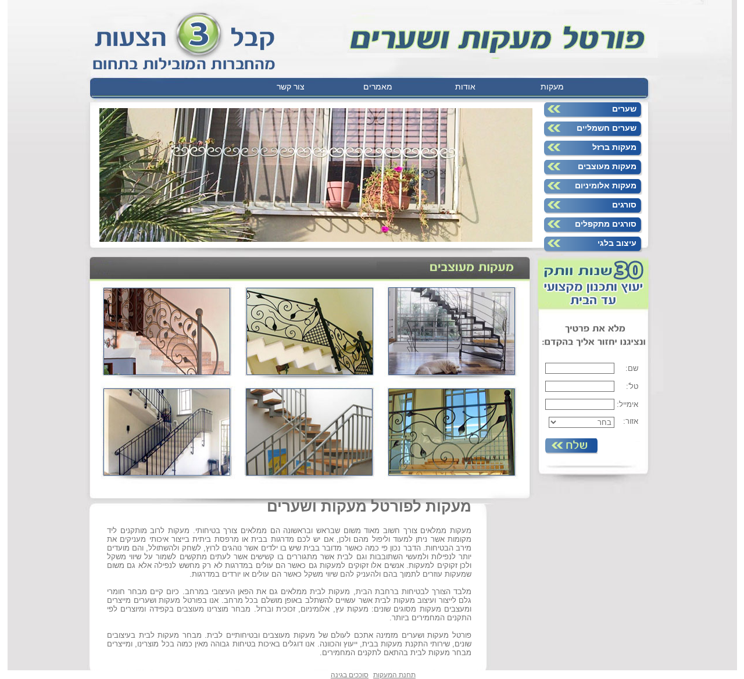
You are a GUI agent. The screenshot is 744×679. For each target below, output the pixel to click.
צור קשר (291, 86)
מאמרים (377, 86)
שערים (624, 108)
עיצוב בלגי (617, 243)
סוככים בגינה (350, 675)
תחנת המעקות (394, 675)
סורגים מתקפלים (605, 223)
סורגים (624, 204)
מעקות (552, 86)
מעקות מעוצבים (607, 166)
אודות (465, 86)
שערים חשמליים (606, 128)
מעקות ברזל (614, 147)
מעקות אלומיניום (605, 185)
